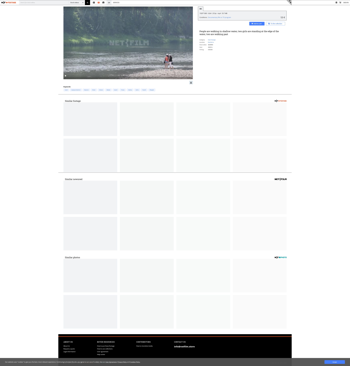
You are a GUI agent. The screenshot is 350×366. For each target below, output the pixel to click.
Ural (66, 90)
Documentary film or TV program (219, 17)
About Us (66, 346)
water (108, 90)
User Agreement (111, 362)
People (152, 90)
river (93, 90)
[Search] (87, 2)
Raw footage (212, 40)
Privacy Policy (122, 362)
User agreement (102, 352)
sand (115, 90)
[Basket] (340, 2)
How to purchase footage (105, 346)
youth (144, 90)
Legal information (69, 352)
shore (101, 90)
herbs (130, 90)
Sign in (346, 3)
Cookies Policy (135, 362)
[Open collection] (336, 2)
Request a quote (69, 349)
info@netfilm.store (184, 346)
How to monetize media (144, 346)
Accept (335, 362)
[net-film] (8, 2)
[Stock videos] (98, 2)
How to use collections (105, 349)
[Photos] (103, 2)
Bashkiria (211, 42)
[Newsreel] (93, 2)
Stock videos (74, 3)
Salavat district (75, 90)
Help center (101, 354)
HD (201, 9)
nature (86, 90)
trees (122, 90)
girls (137, 90)
